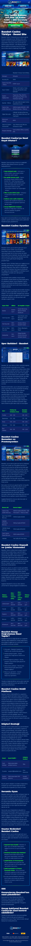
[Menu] (29, 2)
